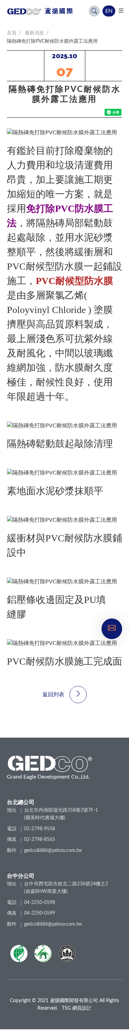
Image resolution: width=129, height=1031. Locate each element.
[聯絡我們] (111, 627)
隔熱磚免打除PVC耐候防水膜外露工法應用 (52, 41)
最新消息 (34, 33)
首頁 (12, 33)
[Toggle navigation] (121, 11)
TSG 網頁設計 (77, 1008)
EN (108, 11)
